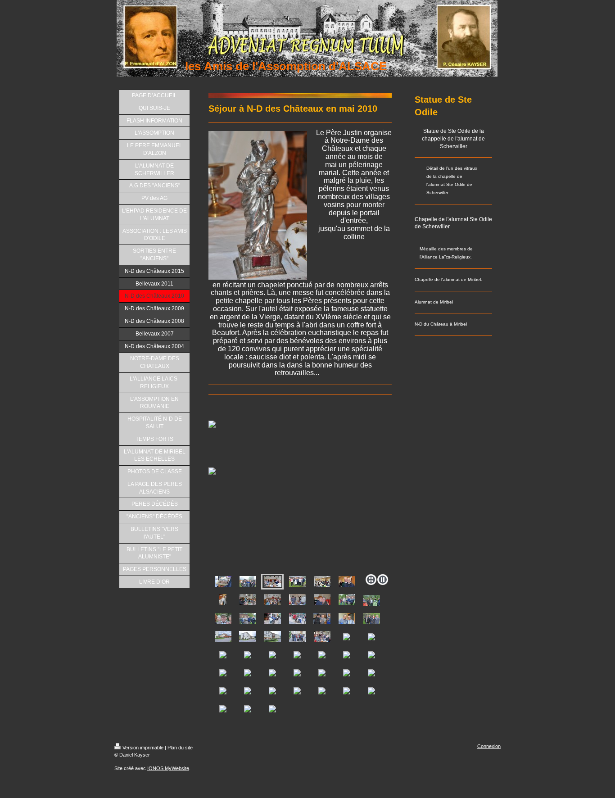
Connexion (489, 746)
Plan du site (180, 747)
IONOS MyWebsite (168, 768)
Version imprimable (142, 747)
